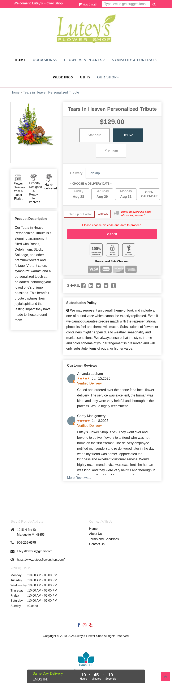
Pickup (95, 173)
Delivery (76, 173)
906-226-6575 (26, 542)
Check (103, 213)
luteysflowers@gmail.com (34, 551)
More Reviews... (79, 478)
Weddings (63, 77)
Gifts (85, 77)
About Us (95, 533)
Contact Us (97, 544)
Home (20, 60)
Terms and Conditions (104, 539)
